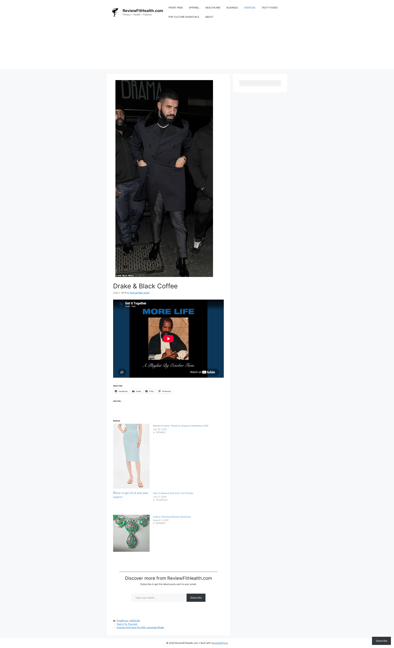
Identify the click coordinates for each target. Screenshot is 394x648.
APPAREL (194, 7)
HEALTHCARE (212, 7)
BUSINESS (232, 7)
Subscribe (196, 597)
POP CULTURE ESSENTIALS (184, 16)
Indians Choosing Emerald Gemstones (172, 516)
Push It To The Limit (127, 624)
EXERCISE (249, 7)
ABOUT (209, 16)
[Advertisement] (197, 47)
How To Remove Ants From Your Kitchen (173, 493)
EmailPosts (122, 620)
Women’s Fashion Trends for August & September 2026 (180, 425)
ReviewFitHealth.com (143, 10)
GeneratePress (219, 643)
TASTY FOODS (269, 7)
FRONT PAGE (176, 7)
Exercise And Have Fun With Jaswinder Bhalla (140, 627)
